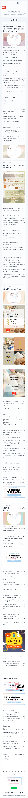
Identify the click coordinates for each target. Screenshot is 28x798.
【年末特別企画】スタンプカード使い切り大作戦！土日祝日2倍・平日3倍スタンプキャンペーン (13, 29)
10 (14, 774)
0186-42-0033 (12, 3)
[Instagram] (18, 3)
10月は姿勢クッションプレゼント (13, 289)
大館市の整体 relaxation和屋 (14, 793)
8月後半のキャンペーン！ (10, 678)
